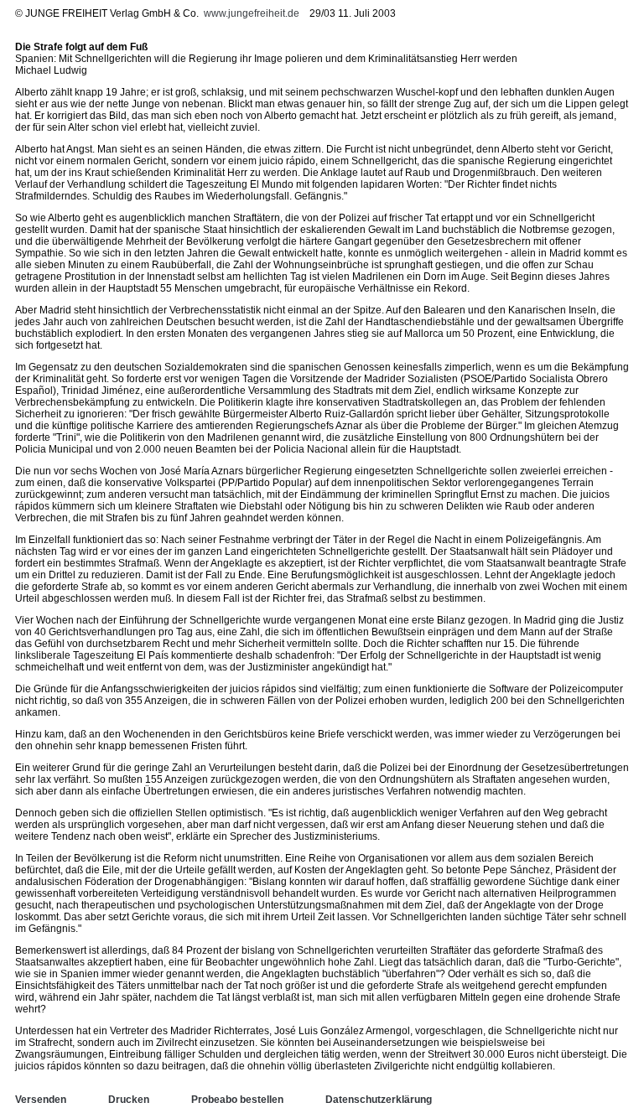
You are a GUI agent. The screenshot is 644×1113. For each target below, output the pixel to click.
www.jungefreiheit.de (251, 13)
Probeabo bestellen (237, 1099)
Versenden (40, 1099)
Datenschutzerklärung (378, 1099)
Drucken (128, 1099)
